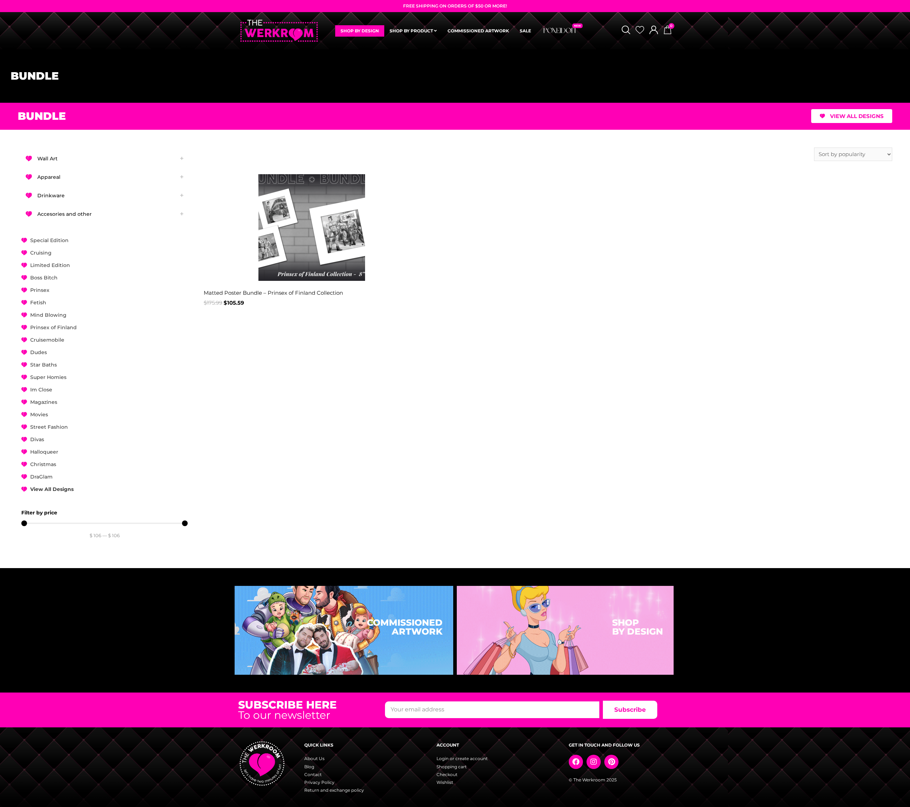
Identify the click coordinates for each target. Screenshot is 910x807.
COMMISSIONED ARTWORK (478, 30)
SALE (525, 30)
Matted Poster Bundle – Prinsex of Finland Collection (273, 292)
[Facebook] (576, 762)
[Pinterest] (611, 762)
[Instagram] (594, 762)
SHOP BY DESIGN (360, 30)
